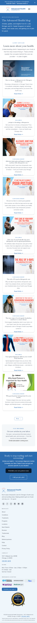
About (3, 512)
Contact (4, 545)
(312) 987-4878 (10, 3)
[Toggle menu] (29, 9)
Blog (3, 536)
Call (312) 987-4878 (18, 477)
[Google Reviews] (3, 503)
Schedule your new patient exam (18, 471)
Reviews (4, 530)
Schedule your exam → (10, 589)
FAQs (3, 542)
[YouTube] (18, 503)
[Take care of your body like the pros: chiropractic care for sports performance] (18, 225)
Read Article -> (18, 94)
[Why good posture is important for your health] (18, 382)
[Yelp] (7, 503)
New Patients (5, 527)
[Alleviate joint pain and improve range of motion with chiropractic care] (18, 147)
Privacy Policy (6, 548)
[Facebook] (14, 503)
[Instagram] (11, 503)
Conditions (5, 515)
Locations (4, 524)
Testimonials (5, 533)
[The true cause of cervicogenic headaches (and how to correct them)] (18, 304)
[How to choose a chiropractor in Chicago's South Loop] (18, 68)
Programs (4, 521)
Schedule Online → (22, 3)
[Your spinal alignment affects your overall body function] (18, 343)
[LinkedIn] (22, 503)
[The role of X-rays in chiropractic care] (18, 264)
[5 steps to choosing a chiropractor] (18, 108)
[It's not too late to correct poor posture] (18, 186)
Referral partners (7, 539)
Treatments (5, 518)
